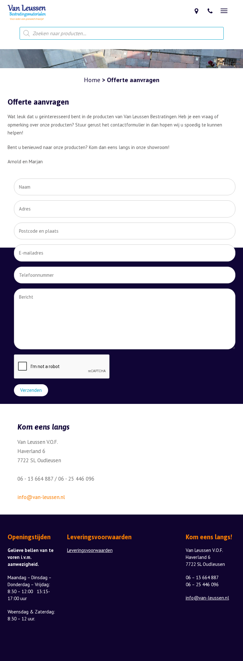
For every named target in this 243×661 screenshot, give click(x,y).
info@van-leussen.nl (41, 497)
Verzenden (31, 390)
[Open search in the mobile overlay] (121, 33)
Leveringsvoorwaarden (90, 550)
